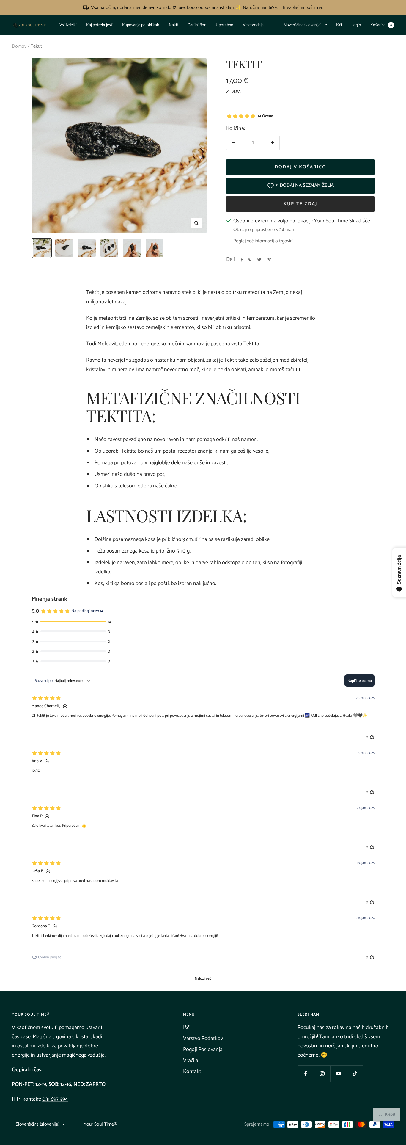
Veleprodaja (253, 25)
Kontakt (192, 1071)
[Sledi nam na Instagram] (322, 1073)
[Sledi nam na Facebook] (306, 1073)
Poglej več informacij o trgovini (263, 241)
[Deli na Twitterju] (259, 260)
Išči (339, 25)
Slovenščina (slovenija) (303, 25)
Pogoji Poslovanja (203, 1049)
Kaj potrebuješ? (99, 25)
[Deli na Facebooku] (242, 260)
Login (356, 25)
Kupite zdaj (300, 204)
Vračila (190, 1060)
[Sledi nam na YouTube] (338, 1073)
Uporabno (224, 25)
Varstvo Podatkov (203, 1038)
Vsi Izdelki (68, 25)
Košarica (381, 25)
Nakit (173, 25)
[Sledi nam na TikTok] (355, 1073)
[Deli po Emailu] (269, 259)
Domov (19, 46)
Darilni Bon (197, 25)
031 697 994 (55, 1099)
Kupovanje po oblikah (140, 25)
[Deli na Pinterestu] (249, 260)
